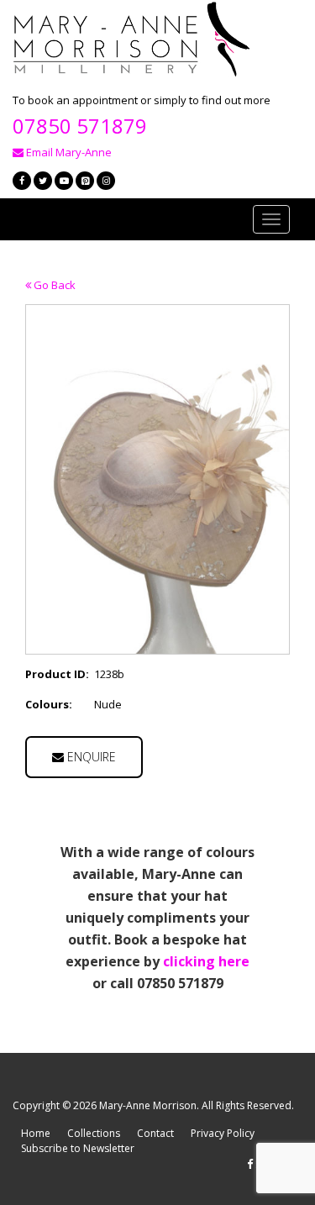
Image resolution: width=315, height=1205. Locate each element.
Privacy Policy (223, 1133)
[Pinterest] (85, 180)
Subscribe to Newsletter (77, 1148)
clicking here (206, 961)
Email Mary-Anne (68, 152)
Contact (155, 1133)
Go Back (53, 284)
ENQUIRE (90, 757)
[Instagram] (106, 180)
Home (35, 1133)
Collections (93, 1133)
